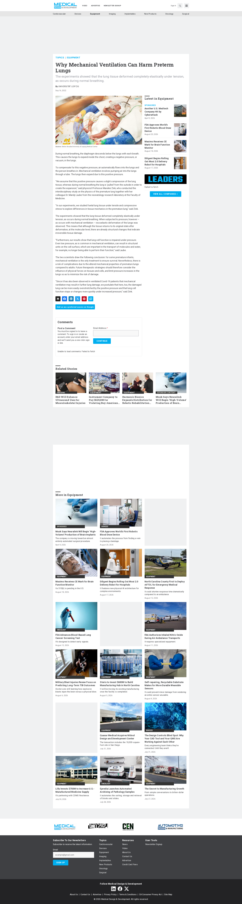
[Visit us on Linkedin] (113, 888)
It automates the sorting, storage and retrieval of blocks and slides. (121, 796)
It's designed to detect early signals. (72, 641)
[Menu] (186, 5)
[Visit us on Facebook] (120, 888)
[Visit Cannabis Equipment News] (128, 826)
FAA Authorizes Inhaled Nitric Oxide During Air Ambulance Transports (164, 636)
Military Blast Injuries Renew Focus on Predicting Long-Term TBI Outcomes (75, 684)
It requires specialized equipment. (160, 641)
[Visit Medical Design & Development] (65, 826)
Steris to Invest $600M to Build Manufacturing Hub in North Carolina (120, 684)
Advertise (97, 894)
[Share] (64, 298)
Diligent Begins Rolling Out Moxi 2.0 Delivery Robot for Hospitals (157, 161)
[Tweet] (77, 298)
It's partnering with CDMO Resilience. (72, 795)
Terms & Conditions (128, 894)
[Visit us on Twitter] (126, 888)
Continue (102, 341)
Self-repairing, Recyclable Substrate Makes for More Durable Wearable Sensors (164, 685)
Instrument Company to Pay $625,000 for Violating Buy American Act (103, 400)
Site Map (168, 894)
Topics (59, 57)
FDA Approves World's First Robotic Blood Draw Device (158, 127)
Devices (104, 527)
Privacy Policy (110, 894)
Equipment (73, 57)
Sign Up (60, 862)
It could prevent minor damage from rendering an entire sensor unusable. (165, 693)
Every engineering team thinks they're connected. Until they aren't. (162, 746)
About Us (74, 894)
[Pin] (84, 298)
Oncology (61, 630)
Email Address (100, 328)
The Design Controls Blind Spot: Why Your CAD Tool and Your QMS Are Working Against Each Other (164, 738)
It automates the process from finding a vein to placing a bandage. (120, 539)
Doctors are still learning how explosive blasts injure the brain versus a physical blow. (76, 690)
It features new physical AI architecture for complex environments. (119, 589)
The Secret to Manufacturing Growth (164, 788)
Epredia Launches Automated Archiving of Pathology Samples (117, 790)
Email (55, 850)
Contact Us (85, 894)
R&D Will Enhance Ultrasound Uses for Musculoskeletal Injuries (70, 400)
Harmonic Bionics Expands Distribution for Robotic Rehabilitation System (137, 400)
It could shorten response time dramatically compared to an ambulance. (164, 593)
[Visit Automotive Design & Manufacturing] (170, 826)
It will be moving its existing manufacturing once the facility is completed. (119, 690)
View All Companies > (165, 194)
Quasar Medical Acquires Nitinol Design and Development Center (117, 737)
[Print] (57, 298)
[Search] (180, 5)
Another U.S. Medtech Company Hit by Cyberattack (156, 111)
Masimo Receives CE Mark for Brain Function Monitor (157, 144)
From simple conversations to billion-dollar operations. (164, 793)
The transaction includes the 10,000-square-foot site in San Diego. (120, 743)
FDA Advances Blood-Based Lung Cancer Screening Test (73, 636)
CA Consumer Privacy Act (150, 894)
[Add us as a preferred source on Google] (90, 298)
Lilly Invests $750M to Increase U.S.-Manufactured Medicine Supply (74, 790)
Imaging (61, 393)
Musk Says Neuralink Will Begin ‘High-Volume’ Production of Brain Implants (171, 400)
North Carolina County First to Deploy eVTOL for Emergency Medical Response (165, 584)
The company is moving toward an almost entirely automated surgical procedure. (74, 539)
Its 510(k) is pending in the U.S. (69, 588)
